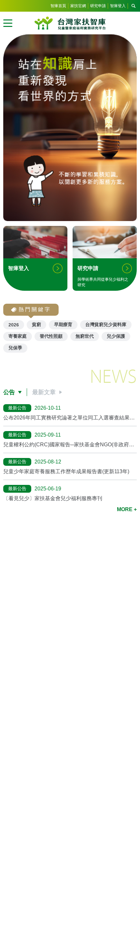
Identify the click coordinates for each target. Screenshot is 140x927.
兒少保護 (116, 336)
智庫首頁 (58, 6)
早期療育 (63, 324)
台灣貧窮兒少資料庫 (105, 324)
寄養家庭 (17, 336)
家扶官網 (78, 6)
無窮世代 (85, 336)
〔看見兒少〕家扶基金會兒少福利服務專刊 (52, 498)
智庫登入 (118, 6)
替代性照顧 (51, 336)
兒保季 (15, 347)
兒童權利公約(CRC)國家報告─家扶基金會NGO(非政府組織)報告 (68, 445)
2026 (13, 324)
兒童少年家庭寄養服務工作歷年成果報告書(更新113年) (66, 471)
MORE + (127, 509)
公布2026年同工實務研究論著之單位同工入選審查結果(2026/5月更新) (66, 418)
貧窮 (36, 324)
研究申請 (98, 6)
